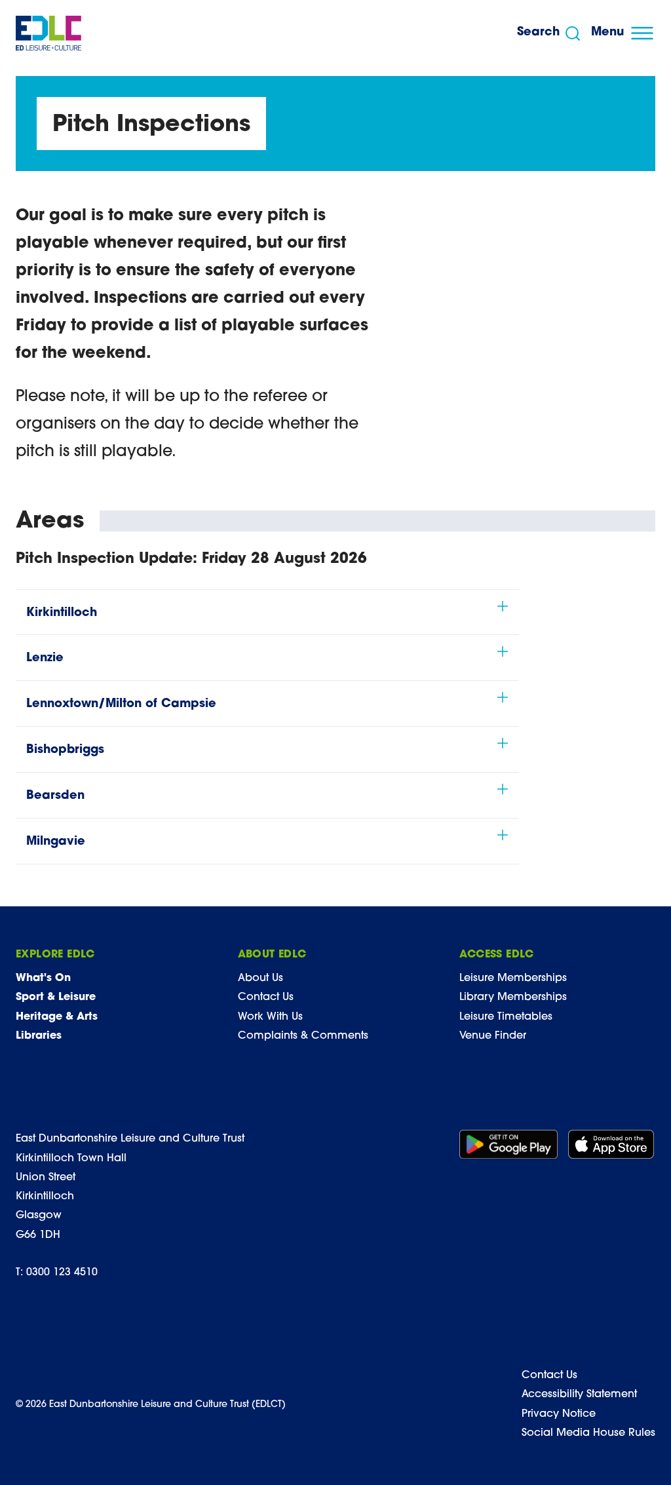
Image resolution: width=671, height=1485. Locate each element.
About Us (260, 978)
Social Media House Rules (588, 1433)
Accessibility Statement (579, 1394)
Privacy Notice (559, 1414)
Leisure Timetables (505, 1017)
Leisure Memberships (513, 978)
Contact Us (266, 997)
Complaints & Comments (303, 1036)
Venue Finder (492, 1036)
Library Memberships (513, 997)
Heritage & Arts (57, 1017)
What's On (43, 978)
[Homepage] (48, 33)
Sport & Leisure (56, 997)
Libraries (39, 1036)
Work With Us (270, 1017)
